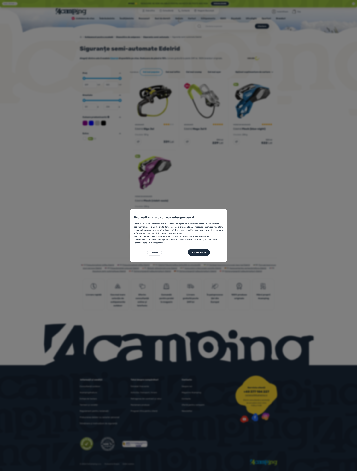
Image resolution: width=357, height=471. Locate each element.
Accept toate (199, 252)
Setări (154, 252)
